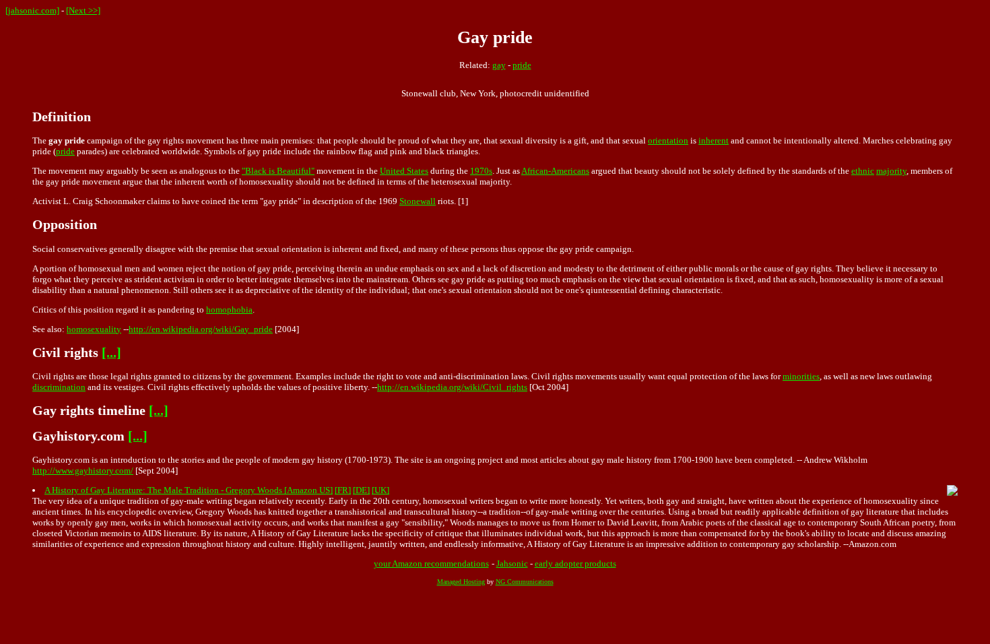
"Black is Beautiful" (278, 171)
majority (891, 171)
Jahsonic (512, 563)
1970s (481, 171)
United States (404, 171)
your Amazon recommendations (431, 563)
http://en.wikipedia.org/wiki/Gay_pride (201, 329)
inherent (713, 140)
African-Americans (555, 171)
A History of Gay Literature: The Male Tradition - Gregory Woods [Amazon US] (188, 490)
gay (499, 65)
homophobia (229, 309)
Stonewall (417, 201)
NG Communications (525, 581)
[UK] (380, 490)
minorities (801, 376)
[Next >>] (83, 10)
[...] (111, 353)
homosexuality (94, 329)
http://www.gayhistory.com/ (82, 470)
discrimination (59, 387)
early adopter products (575, 563)
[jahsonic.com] (32, 10)
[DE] (361, 490)
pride (522, 65)
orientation (668, 140)
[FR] (343, 490)
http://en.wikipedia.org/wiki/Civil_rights (452, 387)
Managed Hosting (461, 581)
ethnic (862, 171)
